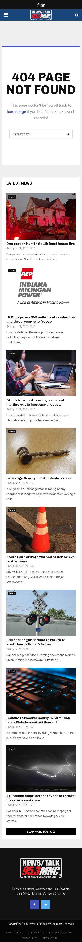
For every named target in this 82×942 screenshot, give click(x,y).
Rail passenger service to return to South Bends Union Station (35, 642)
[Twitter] (45, 904)
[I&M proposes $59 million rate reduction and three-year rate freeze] (41, 290)
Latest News (19, 183)
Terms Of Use (49, 938)
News (12, 353)
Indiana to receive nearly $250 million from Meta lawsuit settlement (38, 720)
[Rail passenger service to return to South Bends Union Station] (41, 613)
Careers (19, 932)
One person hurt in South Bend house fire (40, 244)
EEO (8, 932)
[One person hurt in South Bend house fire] (41, 216)
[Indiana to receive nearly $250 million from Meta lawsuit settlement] (41, 691)
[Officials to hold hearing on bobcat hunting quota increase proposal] (41, 373)
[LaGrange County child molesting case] (41, 451)
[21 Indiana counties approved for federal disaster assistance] (41, 768)
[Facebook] (34, 904)
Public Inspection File (61, 932)
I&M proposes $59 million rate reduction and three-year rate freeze (40, 319)
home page (16, 111)
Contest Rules (36, 932)
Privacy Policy (29, 938)
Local (12, 197)
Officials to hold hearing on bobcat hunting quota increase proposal (35, 402)
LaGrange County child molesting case (38, 478)
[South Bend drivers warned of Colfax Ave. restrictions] (41, 530)
